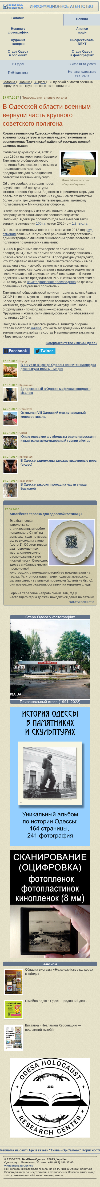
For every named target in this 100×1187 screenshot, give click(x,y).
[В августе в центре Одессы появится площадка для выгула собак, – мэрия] (10, 370)
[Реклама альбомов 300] (50, 844)
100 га (40, 223)
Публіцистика (18, 72)
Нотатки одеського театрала (82, 73)
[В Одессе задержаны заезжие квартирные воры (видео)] (10, 466)
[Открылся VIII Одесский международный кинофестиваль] (10, 418)
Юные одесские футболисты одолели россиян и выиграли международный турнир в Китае (58, 439)
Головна (18, 18)
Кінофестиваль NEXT (82, 42)
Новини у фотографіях (18, 30)
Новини (82, 19)
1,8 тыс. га (79, 223)
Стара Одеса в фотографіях (82, 53)
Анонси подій (82, 30)
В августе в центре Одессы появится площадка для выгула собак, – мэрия (58, 367)
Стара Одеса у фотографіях (50, 617)
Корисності (91, 1150)
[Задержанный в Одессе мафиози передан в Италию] (10, 394)
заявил (35, 328)
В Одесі (18, 64)
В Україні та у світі (82, 64)
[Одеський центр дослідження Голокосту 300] (50, 1136)
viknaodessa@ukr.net (18, 1165)
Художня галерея (18, 42)
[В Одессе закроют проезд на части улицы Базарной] (10, 490)
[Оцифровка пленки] (50, 956)
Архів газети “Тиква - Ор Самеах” (55, 1150)
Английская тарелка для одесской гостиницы (46, 514)
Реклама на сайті (13, 1150)
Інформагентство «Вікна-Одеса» (71, 343)
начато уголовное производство (51, 282)
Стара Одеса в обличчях (18, 53)
